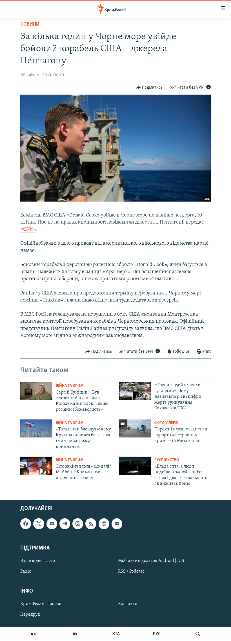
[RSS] (90, 523)
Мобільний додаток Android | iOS (151, 561)
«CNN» (28, 229)
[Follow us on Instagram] (77, 523)
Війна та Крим (70, 386)
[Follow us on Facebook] (25, 523)
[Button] (149, 87)
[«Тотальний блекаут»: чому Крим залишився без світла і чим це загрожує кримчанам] (36, 428)
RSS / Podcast (131, 571)
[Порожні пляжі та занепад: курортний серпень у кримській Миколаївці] (135, 428)
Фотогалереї (166, 423)
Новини (29, 24)
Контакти (127, 604)
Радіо (25, 571)
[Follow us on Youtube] (51, 523)
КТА (116, 634)
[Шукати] (197, 634)
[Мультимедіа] (74, 634)
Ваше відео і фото (37, 561)
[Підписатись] (117, 523)
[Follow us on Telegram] (64, 523)
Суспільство (166, 460)
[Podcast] (104, 523)
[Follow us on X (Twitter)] (38, 523)
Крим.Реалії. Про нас (41, 604)
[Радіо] (33, 634)
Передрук (30, 614)
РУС (157, 634)
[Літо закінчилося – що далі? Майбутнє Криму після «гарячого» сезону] (36, 466)
